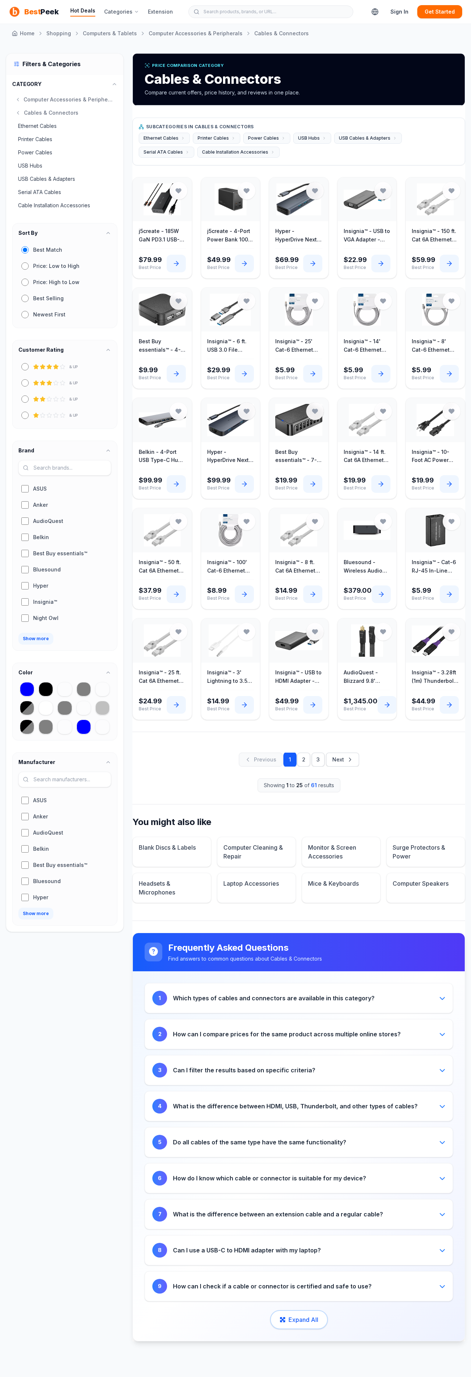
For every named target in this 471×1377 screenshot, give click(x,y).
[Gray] (64, 708)
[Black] (46, 689)
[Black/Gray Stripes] (27, 727)
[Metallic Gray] (46, 727)
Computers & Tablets (110, 33)
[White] (46, 708)
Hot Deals (82, 10)
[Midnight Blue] (27, 689)
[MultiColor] (64, 727)
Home (27, 33)
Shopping (58, 33)
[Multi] (64, 689)
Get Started (440, 11)
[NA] (84, 708)
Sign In (399, 11)
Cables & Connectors (281, 33)
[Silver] (102, 708)
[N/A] (102, 689)
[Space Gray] (84, 689)
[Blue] (84, 727)
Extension (160, 11)
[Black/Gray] (27, 708)
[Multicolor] (102, 727)
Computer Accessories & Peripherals (195, 33)
